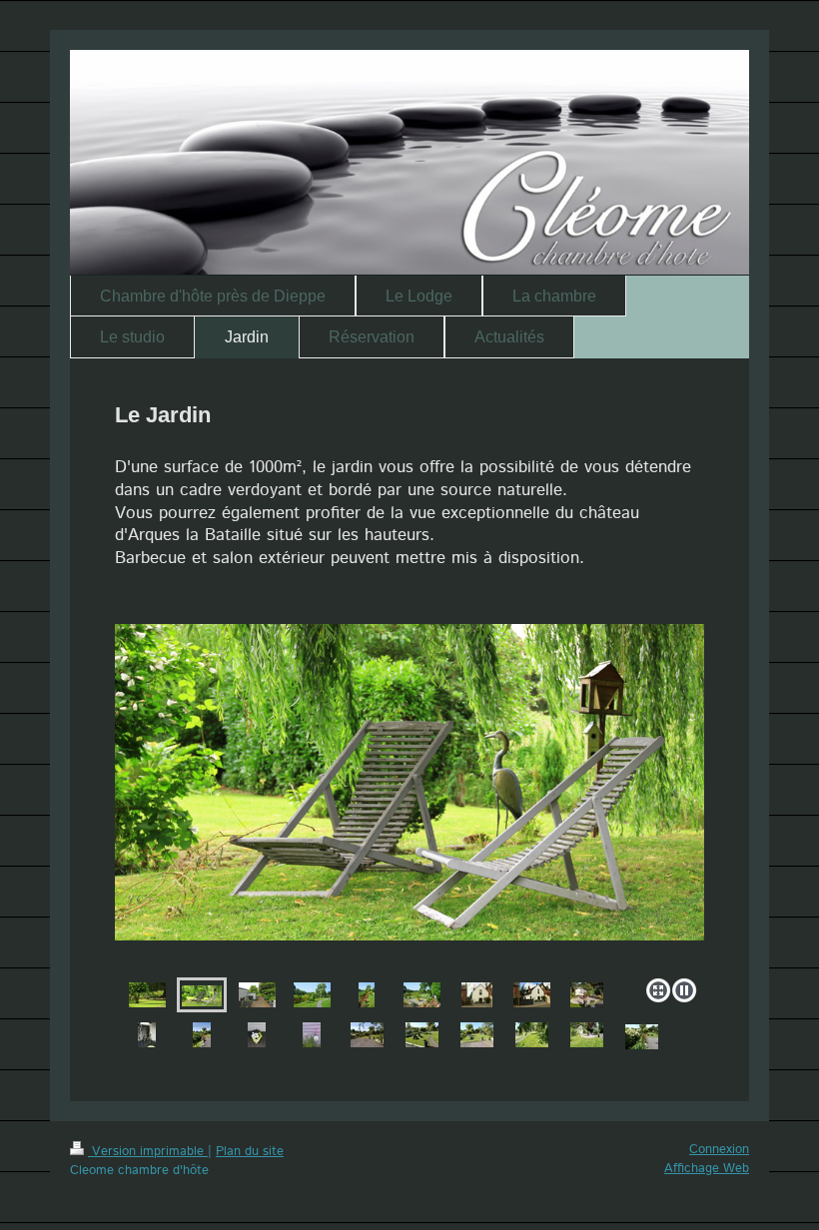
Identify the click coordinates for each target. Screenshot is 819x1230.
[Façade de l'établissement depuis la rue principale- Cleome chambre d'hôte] (531, 994)
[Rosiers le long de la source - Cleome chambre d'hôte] (367, 994)
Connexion (719, 1149)
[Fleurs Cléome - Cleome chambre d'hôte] (312, 1034)
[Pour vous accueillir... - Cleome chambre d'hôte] (257, 1034)
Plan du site (250, 1151)
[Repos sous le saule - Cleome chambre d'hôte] (409, 797)
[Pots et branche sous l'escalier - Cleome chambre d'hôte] (147, 1034)
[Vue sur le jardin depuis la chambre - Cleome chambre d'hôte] (257, 994)
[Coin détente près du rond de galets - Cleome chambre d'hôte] (422, 994)
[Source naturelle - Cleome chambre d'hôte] (202, 1034)
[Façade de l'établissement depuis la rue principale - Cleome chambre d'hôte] (476, 994)
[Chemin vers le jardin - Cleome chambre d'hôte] (312, 994)
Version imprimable (148, 1151)
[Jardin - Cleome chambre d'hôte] (147, 994)
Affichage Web (706, 1168)
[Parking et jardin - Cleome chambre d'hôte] (367, 1034)
